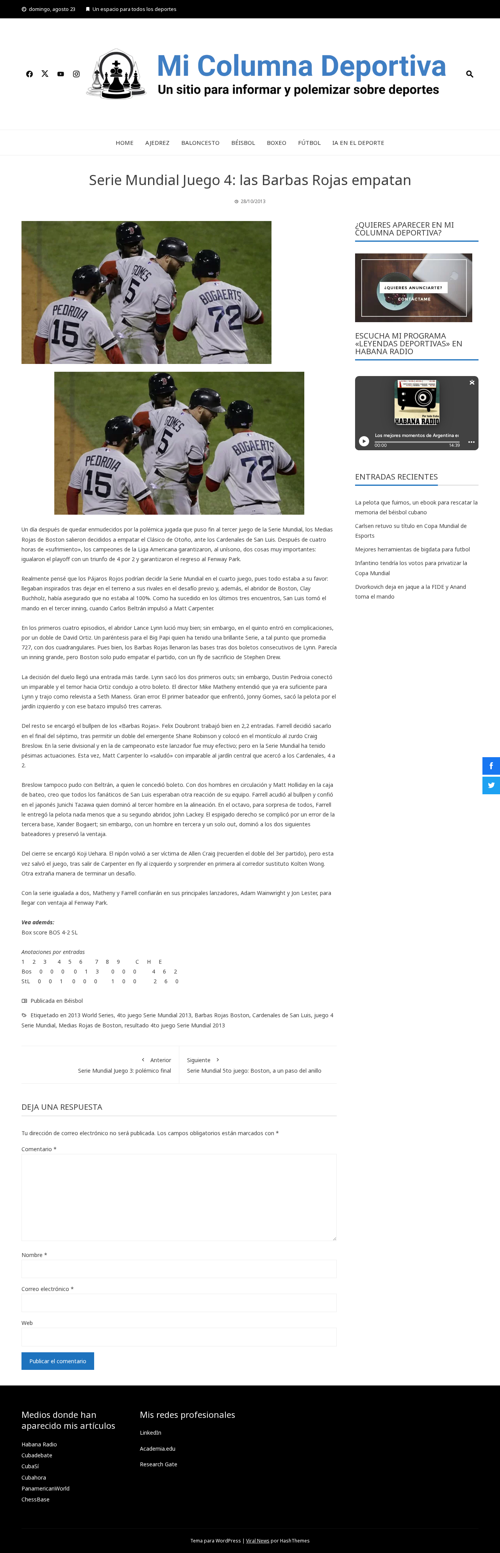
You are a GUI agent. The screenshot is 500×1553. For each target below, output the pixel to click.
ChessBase (35, 1499)
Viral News (258, 1540)
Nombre (34, 1255)
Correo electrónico (47, 1289)
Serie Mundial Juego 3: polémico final (124, 1065)
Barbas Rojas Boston (222, 1015)
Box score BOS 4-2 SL (49, 932)
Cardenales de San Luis (281, 1015)
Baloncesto (200, 142)
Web (27, 1323)
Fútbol (309, 142)
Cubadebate (36, 1455)
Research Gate (158, 1464)
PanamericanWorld (45, 1488)
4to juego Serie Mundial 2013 (154, 1015)
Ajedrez (157, 142)
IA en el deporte (358, 142)
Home (125, 142)
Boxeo (276, 142)
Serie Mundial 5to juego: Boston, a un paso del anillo (254, 1065)
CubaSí (30, 1466)
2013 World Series (91, 1015)
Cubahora (33, 1477)
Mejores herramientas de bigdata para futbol (412, 549)
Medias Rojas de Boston (90, 1025)
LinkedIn (150, 1432)
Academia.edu (157, 1448)
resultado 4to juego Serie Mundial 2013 (175, 1025)
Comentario (39, 1149)
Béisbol (243, 142)
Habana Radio (39, 1444)
